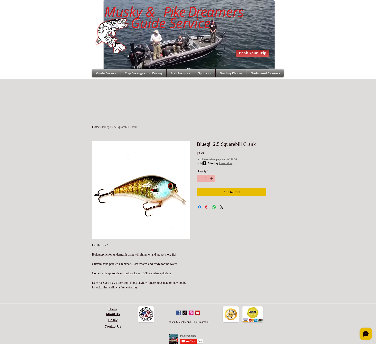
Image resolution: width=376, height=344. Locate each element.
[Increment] (211, 178)
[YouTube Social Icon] (197, 313)
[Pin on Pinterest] (206, 207)
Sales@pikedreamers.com (72, 7)
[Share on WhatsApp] (214, 207)
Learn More (225, 163)
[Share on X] (221, 207)
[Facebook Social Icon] (178, 313)
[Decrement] (199, 178)
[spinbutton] (205, 178)
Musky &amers (170, 12)
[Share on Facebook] (199, 207)
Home (96, 127)
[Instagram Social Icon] (191, 313)
